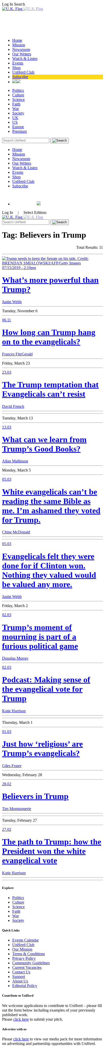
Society (18, 113)
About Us (20, 981)
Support (18, 976)
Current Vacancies (27, 967)
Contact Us (21, 972)
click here (21, 1019)
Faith (16, 104)
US (15, 122)
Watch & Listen (24, 58)
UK (15, 118)
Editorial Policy (24, 986)
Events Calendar (25, 940)
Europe (18, 127)
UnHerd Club (23, 72)
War (15, 108)
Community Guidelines (31, 963)
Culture (18, 95)
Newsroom (21, 49)
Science (18, 99)
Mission (18, 45)
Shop (16, 67)
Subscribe (20, 77)
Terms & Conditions (28, 954)
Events (17, 63)
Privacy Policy (24, 958)
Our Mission (22, 949)
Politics (18, 90)
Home (17, 40)
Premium (19, 131)
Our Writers (21, 54)
